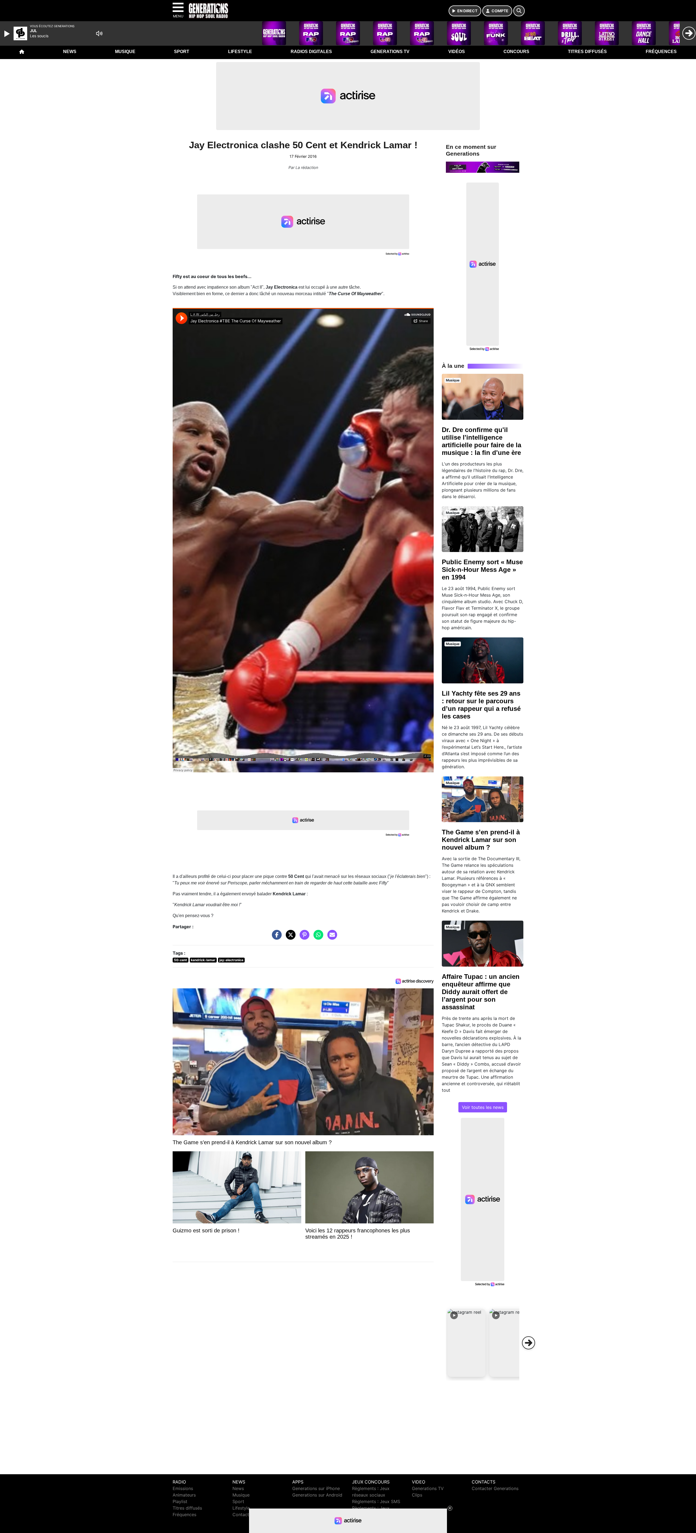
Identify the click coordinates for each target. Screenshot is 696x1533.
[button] (467, 1343)
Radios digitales (311, 51)
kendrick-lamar (203, 960)
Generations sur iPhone (316, 1488)
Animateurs (184, 1495)
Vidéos (456, 51)
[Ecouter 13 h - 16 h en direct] (482, 166)
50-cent (180, 960)
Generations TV (390, 51)
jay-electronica (231, 960)
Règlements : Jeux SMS (376, 1501)
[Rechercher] (519, 10)
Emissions (183, 1488)
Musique (125, 51)
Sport (181, 51)
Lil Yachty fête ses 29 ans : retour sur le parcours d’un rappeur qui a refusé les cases (481, 705)
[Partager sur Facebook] (275, 937)
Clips (417, 1495)
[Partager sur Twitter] (289, 937)
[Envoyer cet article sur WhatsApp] (317, 937)
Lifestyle (240, 51)
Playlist (180, 1501)
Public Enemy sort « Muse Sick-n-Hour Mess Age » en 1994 (482, 569)
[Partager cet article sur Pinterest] (303, 937)
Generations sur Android (317, 1495)
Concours (516, 51)
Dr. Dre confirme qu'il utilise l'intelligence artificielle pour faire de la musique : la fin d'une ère (481, 441)
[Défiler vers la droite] (528, 1342)
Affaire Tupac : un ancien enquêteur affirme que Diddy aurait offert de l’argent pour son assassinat (481, 992)
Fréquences (661, 51)
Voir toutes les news (483, 1107)
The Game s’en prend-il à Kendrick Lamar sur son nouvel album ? (481, 839)
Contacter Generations (495, 1488)
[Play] (7, 33)
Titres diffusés (587, 51)
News (69, 51)
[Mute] (99, 33)
